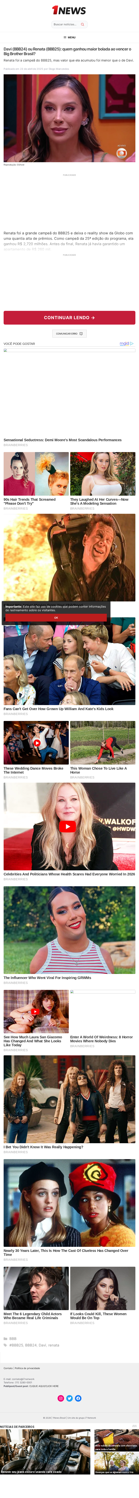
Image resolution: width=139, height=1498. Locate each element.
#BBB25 (16, 1345)
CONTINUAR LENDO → (69, 317)
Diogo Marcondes (59, 68)
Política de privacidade (27, 1368)
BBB (12, 1339)
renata (53, 1345)
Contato (8, 1368)
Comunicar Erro (66, 333)
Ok (56, 617)
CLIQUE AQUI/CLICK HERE (44, 1386)
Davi (42, 1345)
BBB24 (31, 1345)
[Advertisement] (69, 201)
